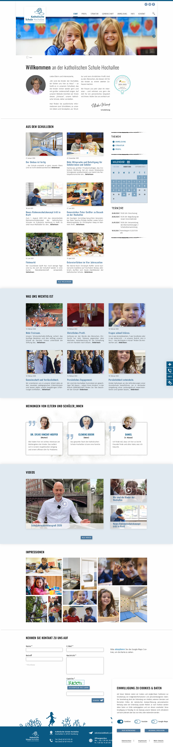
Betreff (29, 655)
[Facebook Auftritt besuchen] (153, 4)
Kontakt (141, 14)
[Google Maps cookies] (154, 721)
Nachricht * (71, 655)
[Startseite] (27, 57)
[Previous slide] (19, 36)
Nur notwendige (128, 730)
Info (133, 14)
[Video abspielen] (64, 504)
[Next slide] (154, 36)
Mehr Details (158, 741)
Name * (29, 646)
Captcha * (70, 679)
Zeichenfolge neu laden (79, 688)
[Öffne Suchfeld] (153, 14)
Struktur (94, 14)
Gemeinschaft (108, 14)
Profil (84, 14)
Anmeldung (122, 14)
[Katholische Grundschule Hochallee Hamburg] (35, 736)
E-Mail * (69, 646)
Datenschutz (126, 741)
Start (75, 14)
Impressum (142, 741)
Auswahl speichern (157, 730)
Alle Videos (86, 538)
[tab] (84, 53)
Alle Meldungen (64, 282)
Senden (96, 701)
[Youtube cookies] (137, 721)
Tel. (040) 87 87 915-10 (63, 739)
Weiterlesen (55, 168)
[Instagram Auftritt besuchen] (149, 4)
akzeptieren (120, 649)
